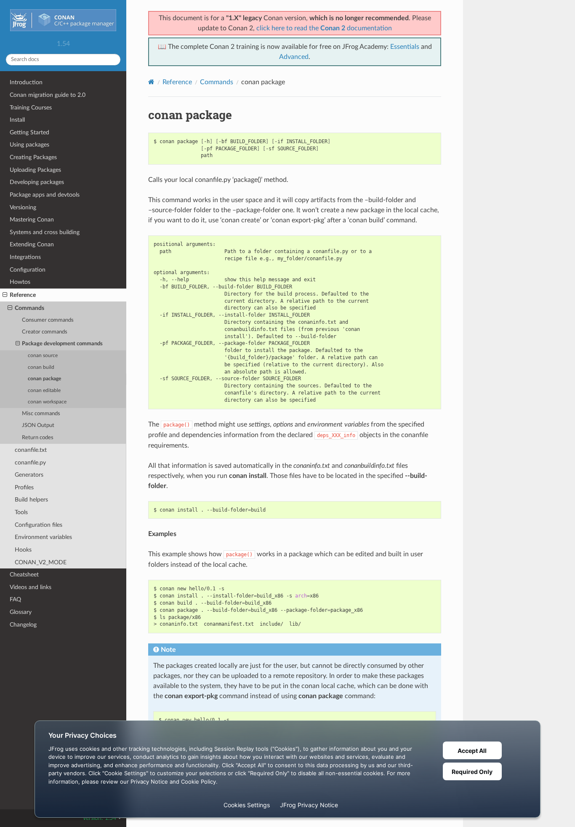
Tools (21, 512)
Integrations (25, 257)
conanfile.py (30, 462)
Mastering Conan (32, 219)
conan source (43, 355)
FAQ (15, 599)
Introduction (26, 82)
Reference (23, 295)
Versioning (23, 207)
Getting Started (29, 132)
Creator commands (44, 332)
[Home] (151, 81)
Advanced (294, 56)
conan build (41, 367)
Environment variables (43, 537)
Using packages (29, 144)
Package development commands (62, 344)
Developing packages (37, 182)
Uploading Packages (35, 170)
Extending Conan (32, 244)
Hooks (23, 550)
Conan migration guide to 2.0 (47, 95)
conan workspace (47, 402)
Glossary (21, 612)
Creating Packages (33, 157)
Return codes (37, 437)
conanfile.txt (31, 450)
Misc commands (41, 413)
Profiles (24, 487)
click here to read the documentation (324, 28)
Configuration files (38, 525)
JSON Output (38, 425)
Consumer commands (48, 320)
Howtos (20, 282)
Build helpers (31, 499)
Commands (29, 308)
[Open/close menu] (5, 295)
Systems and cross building (45, 232)
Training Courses (31, 107)
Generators (29, 475)
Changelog (23, 625)
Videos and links (30, 587)
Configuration (27, 270)
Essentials (404, 46)
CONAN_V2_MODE (41, 562)
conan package (44, 378)
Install (17, 120)
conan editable (44, 390)
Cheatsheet (24, 574)
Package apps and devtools (45, 195)
